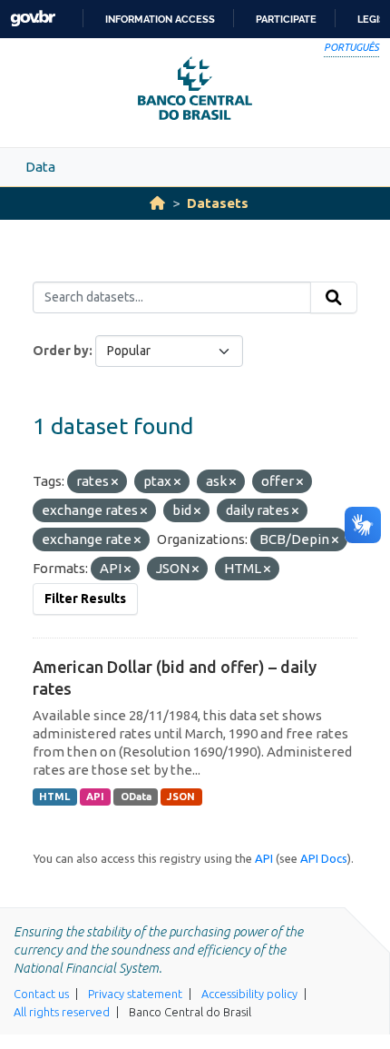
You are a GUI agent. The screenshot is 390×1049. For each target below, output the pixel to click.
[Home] (157, 203)
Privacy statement (135, 993)
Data (40, 166)
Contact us (41, 993)
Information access (160, 19)
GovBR (32, 18)
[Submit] (333, 298)
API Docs (323, 858)
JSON (181, 796)
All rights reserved (62, 1011)
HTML (54, 796)
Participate (286, 19)
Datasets (218, 203)
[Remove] (115, 482)
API (95, 796)
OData (136, 796)
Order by (61, 350)
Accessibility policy (249, 993)
